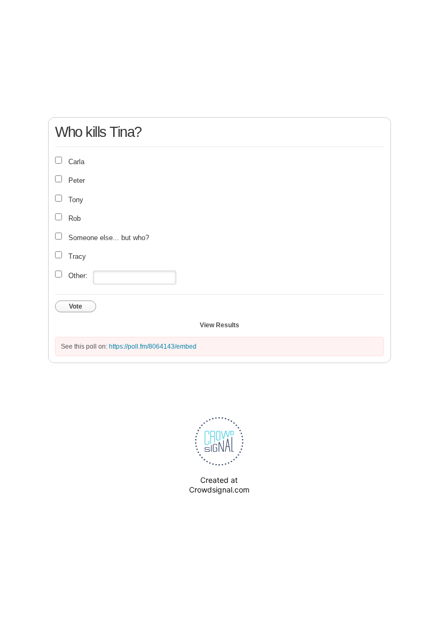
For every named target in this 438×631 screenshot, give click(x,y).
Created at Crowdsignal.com (219, 484)
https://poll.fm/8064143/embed (153, 346)
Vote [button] (75, 306)
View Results (219, 325)
